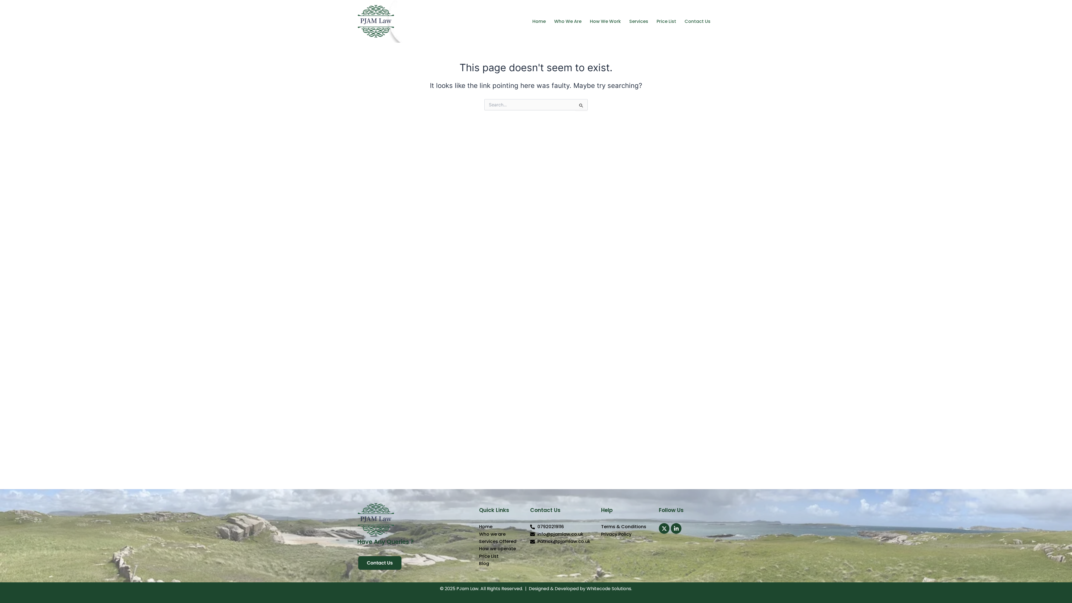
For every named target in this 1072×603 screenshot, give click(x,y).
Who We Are (568, 21)
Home (539, 21)
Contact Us (697, 21)
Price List (666, 21)
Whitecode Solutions (609, 588)
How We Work (605, 21)
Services (638, 21)
